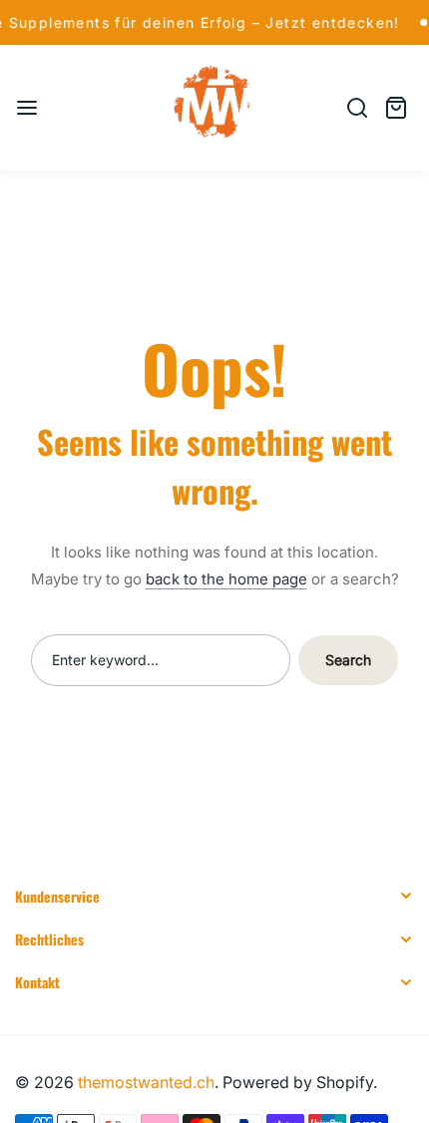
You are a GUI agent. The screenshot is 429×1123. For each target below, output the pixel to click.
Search (348, 659)
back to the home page (226, 578)
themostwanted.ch (146, 1082)
